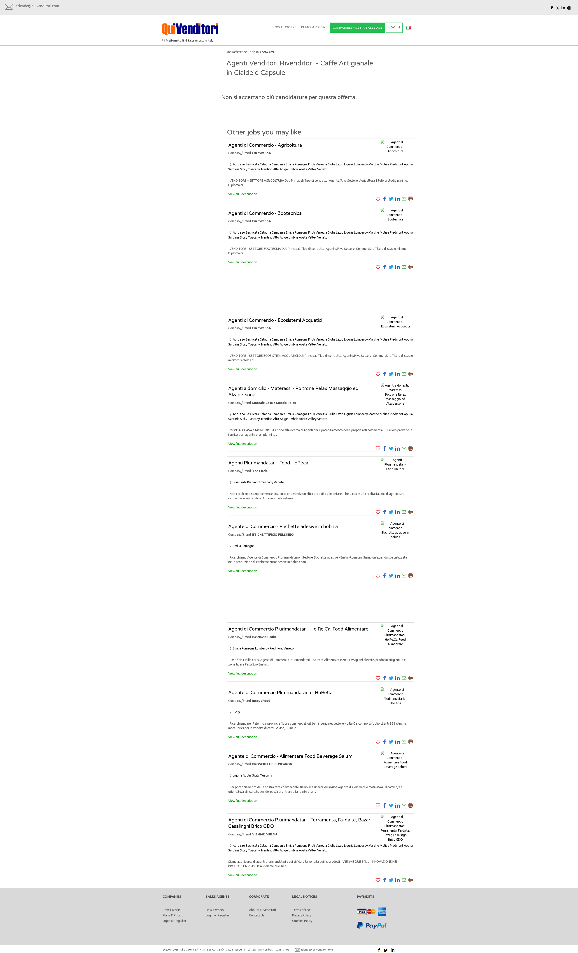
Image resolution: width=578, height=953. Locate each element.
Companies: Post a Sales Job (357, 27)
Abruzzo (239, 164)
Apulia (408, 164)
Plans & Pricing (314, 27)
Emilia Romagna (297, 164)
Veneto (322, 169)
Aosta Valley (308, 169)
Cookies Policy (302, 921)
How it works (285, 27)
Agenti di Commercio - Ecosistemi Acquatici (275, 320)
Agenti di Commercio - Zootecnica (265, 213)
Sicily (243, 169)
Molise (384, 164)
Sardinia (233, 169)
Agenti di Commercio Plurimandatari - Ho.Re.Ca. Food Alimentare (298, 629)
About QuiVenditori (262, 910)
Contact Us (256, 915)
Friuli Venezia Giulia (321, 164)
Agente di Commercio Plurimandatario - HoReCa (280, 693)
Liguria (348, 164)
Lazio (339, 164)
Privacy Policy (301, 915)
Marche (373, 164)
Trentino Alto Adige (274, 169)
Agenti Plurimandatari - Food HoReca (268, 463)
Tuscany (254, 169)
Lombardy (361, 164)
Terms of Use (301, 910)
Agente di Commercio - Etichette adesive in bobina (283, 526)
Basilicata (252, 164)
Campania (278, 164)
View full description (242, 194)
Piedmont (396, 164)
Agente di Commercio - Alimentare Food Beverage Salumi (290, 756)
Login (166, 921)
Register (180, 921)
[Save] (378, 198)
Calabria (265, 164)
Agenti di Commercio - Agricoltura (265, 145)
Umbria (293, 169)
